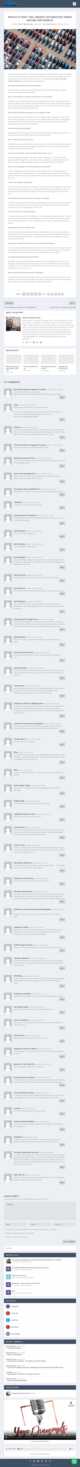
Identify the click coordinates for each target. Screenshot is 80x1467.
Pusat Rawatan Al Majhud (25, 515)
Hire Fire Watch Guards (24, 1093)
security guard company (24, 1077)
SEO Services (19, 1035)
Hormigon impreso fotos (24, 458)
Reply (62, 397)
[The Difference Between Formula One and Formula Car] (8, 1269)
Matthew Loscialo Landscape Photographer (32, 909)
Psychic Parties (11, 1346)
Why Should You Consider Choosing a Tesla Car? (24, 1374)
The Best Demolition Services (26, 1152)
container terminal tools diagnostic (29, 723)
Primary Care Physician (23, 652)
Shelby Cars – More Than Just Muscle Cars (26, 1283)
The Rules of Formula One (63, 367)
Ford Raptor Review (14, 1348)
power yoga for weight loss (25, 619)
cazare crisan (19, 845)
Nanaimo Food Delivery (24, 878)
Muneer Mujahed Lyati (25, 24)
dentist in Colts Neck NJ (24, 1064)
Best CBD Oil (19, 1175)
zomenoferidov (20, 668)
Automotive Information (26, 1277)
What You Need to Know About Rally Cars (12, 368)
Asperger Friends (21, 927)
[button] (74, 1461)
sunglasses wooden (22, 993)
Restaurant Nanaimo (23, 863)
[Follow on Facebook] (30, 1461)
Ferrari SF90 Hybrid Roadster (17, 1380)
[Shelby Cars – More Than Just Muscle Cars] (8, 1284)
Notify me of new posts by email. (16, 1237)
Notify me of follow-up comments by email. (20, 1233)
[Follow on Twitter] (34, 1461)
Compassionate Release (24, 1121)
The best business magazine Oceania (30, 445)
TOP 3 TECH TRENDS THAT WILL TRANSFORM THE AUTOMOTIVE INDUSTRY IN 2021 (35, 1367)
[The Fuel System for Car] (31, 359)
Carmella (9, 1372)
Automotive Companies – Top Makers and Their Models (27, 1361)
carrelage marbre (21, 1007)
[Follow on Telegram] (49, 1461)
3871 (13, 1291)
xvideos (17, 1108)
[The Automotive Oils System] (49, 359)
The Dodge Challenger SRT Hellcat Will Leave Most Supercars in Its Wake (36, 1260)
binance (17, 427)
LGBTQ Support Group (23, 945)
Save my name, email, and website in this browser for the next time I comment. (31, 1229)
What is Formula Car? (19, 1275)
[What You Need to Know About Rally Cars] (14, 359)
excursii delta (19, 827)
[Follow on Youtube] (38, 1461)
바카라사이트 (19, 801)
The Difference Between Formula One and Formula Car (30, 1268)
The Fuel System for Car (31, 367)
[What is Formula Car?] (8, 1276)
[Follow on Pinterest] (42, 1461)
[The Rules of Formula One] (66, 359)
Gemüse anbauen (21, 958)
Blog (16, 752)
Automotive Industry (49, 24)
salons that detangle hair (24, 473)
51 (58, 24)
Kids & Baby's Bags (22, 785)
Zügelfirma (18, 1137)
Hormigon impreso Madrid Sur (26, 489)
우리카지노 (18, 976)
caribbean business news (24, 814)
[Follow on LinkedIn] (45, 1461)
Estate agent (19, 739)
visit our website (21, 1020)
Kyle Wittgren (20, 531)
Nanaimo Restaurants (23, 891)
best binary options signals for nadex (30, 389)
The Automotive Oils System (48, 367)
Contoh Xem (19, 686)
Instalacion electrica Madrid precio (28, 703)
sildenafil (18, 502)
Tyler (16, 405)
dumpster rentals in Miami (25, 1048)
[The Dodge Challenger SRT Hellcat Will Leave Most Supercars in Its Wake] (8, 1261)
